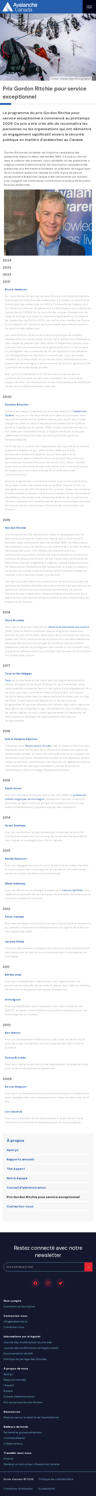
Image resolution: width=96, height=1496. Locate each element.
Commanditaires (14, 1438)
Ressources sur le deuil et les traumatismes (31, 1417)
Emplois (9, 1458)
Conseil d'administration (26, 1188)
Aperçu (12, 1150)
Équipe (8, 1391)
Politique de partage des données (25, 1359)
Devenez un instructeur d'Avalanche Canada (31, 1464)
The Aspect (16, 1169)
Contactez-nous (20, 1206)
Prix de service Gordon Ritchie (23, 1402)
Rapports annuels (20, 1159)
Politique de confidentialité (56, 1479)
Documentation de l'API (18, 1353)
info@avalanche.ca (15, 1321)
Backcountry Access (38, 746)
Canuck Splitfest (72, 890)
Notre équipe (17, 1178)
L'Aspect (9, 1385)
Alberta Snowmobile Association (69, 627)
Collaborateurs (13, 1443)
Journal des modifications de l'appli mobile (31, 1348)
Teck (8, 680)
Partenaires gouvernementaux (23, 1432)
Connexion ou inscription (19, 1306)
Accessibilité (46, 1488)
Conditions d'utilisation (18, 1488)
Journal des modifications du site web (28, 1342)
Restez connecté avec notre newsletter (48, 1251)
